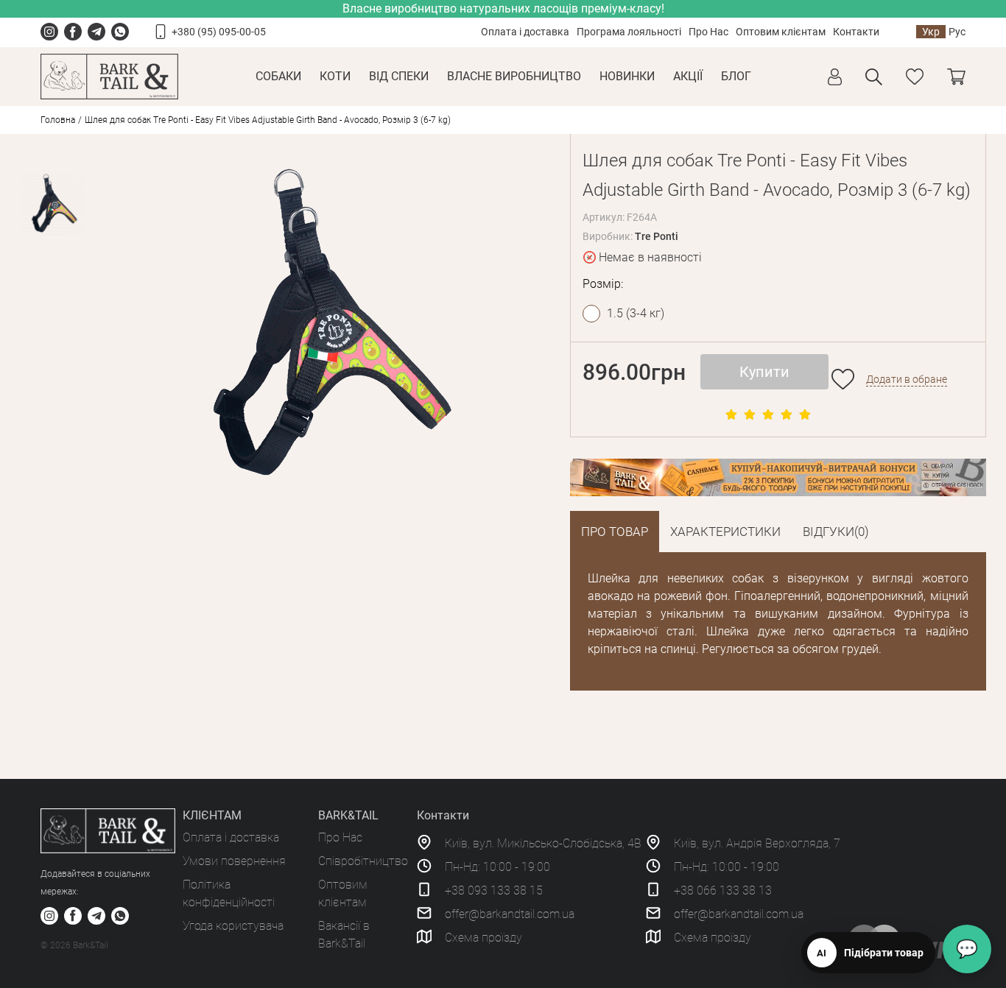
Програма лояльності (629, 32)
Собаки (278, 76)
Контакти (856, 32)
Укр (931, 32)
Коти (335, 76)
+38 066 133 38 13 (723, 890)
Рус (957, 32)
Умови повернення (234, 861)
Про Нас (708, 32)
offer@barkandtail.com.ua (509, 914)
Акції (688, 76)
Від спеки (399, 76)
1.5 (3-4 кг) (635, 313)
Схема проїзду (483, 938)
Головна (58, 120)
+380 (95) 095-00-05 (219, 32)
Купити (764, 372)
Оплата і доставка (525, 32)
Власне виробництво (514, 76)
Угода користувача (233, 926)
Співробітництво (363, 861)
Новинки (627, 76)
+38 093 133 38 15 (494, 890)
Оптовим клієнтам (781, 32)
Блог (736, 76)
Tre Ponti (656, 236)
